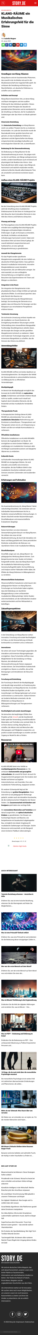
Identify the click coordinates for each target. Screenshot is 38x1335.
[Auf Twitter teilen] (10, 44)
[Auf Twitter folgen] (25, 1314)
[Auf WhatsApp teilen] (3, 44)
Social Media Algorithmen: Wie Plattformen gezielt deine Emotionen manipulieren (18, 1208)
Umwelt (15, 717)
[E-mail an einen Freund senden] (14, 44)
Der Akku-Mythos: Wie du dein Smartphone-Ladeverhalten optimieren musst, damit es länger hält (18, 1215)
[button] (3, 3)
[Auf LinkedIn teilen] (21, 44)
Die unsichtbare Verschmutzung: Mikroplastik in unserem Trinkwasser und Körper (18, 1195)
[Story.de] (19, 3)
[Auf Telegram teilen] (25, 44)
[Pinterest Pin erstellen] (18, 44)
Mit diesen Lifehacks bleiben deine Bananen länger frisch (17, 1148)
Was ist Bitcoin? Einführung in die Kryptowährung (18, 1000)
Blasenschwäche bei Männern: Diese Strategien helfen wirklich (18, 1173)
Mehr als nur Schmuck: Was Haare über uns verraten (17, 1112)
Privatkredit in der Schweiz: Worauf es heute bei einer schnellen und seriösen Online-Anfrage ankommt (18, 1181)
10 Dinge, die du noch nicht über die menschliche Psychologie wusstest (18, 1073)
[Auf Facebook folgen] (12, 1314)
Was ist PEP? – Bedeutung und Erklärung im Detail (17, 1035)
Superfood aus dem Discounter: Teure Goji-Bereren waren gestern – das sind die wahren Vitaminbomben (17, 1224)
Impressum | (20, 1322)
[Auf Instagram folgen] (19, 1314)
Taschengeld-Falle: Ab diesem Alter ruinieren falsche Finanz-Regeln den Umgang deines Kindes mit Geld (18, 1240)
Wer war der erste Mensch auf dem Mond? (16, 966)
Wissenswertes (6, 10)
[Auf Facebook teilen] (6, 44)
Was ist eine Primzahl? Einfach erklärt (15, 933)
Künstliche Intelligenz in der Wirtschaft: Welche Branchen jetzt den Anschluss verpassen (17, 1189)
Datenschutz (29, 1322)
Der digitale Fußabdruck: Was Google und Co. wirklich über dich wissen (17, 1201)
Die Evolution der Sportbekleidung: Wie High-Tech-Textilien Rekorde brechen (18, 1232)
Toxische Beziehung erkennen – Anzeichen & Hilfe (17, 895)
